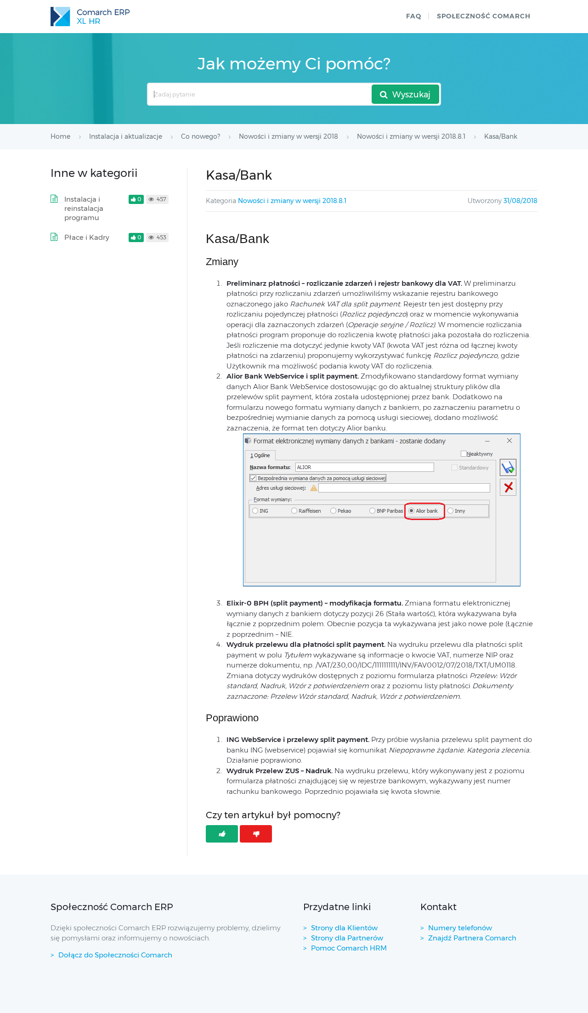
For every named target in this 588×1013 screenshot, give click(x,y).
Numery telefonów (460, 927)
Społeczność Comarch (484, 16)
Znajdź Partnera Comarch (472, 938)
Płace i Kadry (86, 237)
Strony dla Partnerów (347, 938)
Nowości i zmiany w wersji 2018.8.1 (292, 201)
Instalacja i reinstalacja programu (83, 208)
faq (413, 16)
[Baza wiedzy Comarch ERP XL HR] (90, 16)
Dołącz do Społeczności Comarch (115, 955)
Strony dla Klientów (344, 927)
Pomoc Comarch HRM (349, 948)
